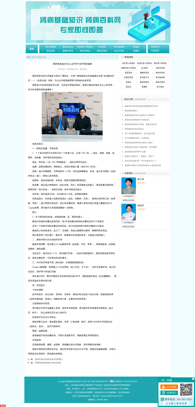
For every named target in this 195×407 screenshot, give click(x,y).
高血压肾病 (119, 51)
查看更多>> (142, 183)
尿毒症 (136, 47)
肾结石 (128, 87)
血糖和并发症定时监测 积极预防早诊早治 (141, 106)
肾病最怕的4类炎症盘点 (134, 129)
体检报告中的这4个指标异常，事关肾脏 (141, 147)
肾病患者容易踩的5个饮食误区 (137, 120)
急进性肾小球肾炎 (144, 63)
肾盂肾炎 (51, 51)
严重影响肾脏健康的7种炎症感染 (48, 363)
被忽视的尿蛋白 (131, 111)
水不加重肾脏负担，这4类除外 (137, 138)
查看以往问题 (128, 200)
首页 (31, 49)
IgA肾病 (102, 47)
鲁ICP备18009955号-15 (101, 381)
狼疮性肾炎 (85, 51)
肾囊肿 (136, 51)
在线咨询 (155, 47)
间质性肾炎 (128, 77)
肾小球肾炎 (51, 47)
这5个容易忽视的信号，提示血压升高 (140, 133)
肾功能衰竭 (119, 47)
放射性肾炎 (160, 68)
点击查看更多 (140, 99)
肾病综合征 (68, 47)
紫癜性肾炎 (68, 51)
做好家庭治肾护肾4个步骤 (135, 152)
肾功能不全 (144, 77)
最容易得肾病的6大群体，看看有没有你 (141, 124)
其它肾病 (160, 87)
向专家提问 (128, 196)
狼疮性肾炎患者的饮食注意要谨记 (48, 359)
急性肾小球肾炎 (128, 63)
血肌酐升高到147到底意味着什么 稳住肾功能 (143, 165)
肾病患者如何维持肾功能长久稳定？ (139, 143)
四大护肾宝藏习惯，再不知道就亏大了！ (141, 161)
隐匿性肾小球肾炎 (128, 68)
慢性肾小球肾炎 (85, 47)
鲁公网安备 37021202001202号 (125, 381)
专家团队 (155, 51)
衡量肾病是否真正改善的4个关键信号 (140, 115)
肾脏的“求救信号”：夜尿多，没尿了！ (140, 156)
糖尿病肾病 (102, 51)
